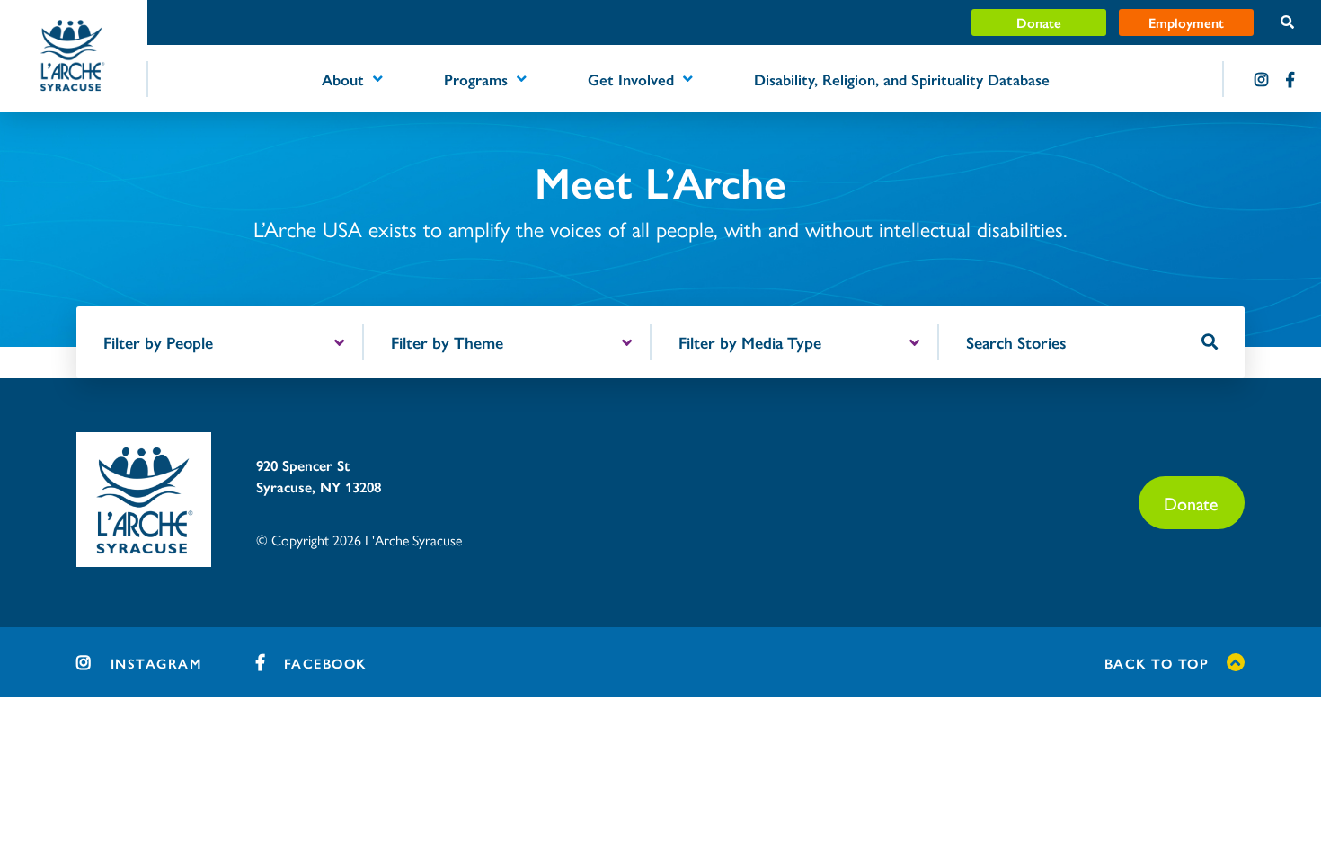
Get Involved (631, 79)
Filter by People (158, 342)
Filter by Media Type (749, 342)
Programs (476, 79)
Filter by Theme (447, 342)
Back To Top (1157, 662)
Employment (1186, 22)
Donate (1038, 22)
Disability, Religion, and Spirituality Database (902, 79)
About (343, 79)
